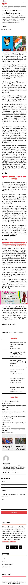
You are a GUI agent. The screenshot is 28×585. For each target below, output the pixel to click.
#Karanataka (15, 332)
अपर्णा (2, 420)
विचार (5, 6)
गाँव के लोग (4, 26)
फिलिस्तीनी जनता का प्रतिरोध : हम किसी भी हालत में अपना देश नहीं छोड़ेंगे (18, 344)
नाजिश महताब (4, 403)
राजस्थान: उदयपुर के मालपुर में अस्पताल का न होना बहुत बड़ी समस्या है (20, 448)
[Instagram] (16, 547)
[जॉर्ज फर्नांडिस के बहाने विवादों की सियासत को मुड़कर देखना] (5, 380)
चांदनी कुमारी (12, 356)
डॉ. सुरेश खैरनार (12, 373)
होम (2, 6)
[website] (15, 472)
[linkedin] (8, 472)
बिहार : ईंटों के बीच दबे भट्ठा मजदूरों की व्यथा (11, 401)
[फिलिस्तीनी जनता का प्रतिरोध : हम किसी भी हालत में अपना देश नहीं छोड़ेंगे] (5, 345)
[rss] (10, 472)
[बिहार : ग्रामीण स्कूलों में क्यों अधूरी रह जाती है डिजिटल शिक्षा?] (5, 354)
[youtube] (17, 472)
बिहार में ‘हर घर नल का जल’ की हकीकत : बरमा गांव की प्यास (14, 412)
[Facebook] (3, 33)
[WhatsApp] (9, 33)
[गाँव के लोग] (6, 458)
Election (21, 332)
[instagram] (5, 472)
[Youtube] (20, 547)
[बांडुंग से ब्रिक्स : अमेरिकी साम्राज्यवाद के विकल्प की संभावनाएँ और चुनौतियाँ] (5, 363)
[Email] (12, 33)
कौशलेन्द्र (3, 432)
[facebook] (3, 472)
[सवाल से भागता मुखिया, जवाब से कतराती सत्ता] (5, 389)
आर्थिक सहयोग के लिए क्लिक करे (8, 542)
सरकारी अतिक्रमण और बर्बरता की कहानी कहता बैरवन (7, 448)
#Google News (9, 332)
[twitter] (12, 472)
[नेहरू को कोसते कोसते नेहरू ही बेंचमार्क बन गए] (5, 371)
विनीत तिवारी (12, 348)
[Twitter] (6, 33)
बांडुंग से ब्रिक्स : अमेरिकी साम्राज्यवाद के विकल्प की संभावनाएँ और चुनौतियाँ (18, 362)
